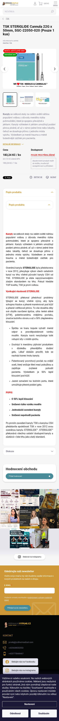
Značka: (7, 43)
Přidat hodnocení (15, 476)
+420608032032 (16, 648)
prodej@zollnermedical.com (21, 642)
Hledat (52, 11)
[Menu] (55, 3)
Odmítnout (15, 713)
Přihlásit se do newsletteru (17, 608)
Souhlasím (43, 713)
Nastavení (29, 704)
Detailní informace (12, 144)
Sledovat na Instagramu (32, 557)
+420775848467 (16, 653)
